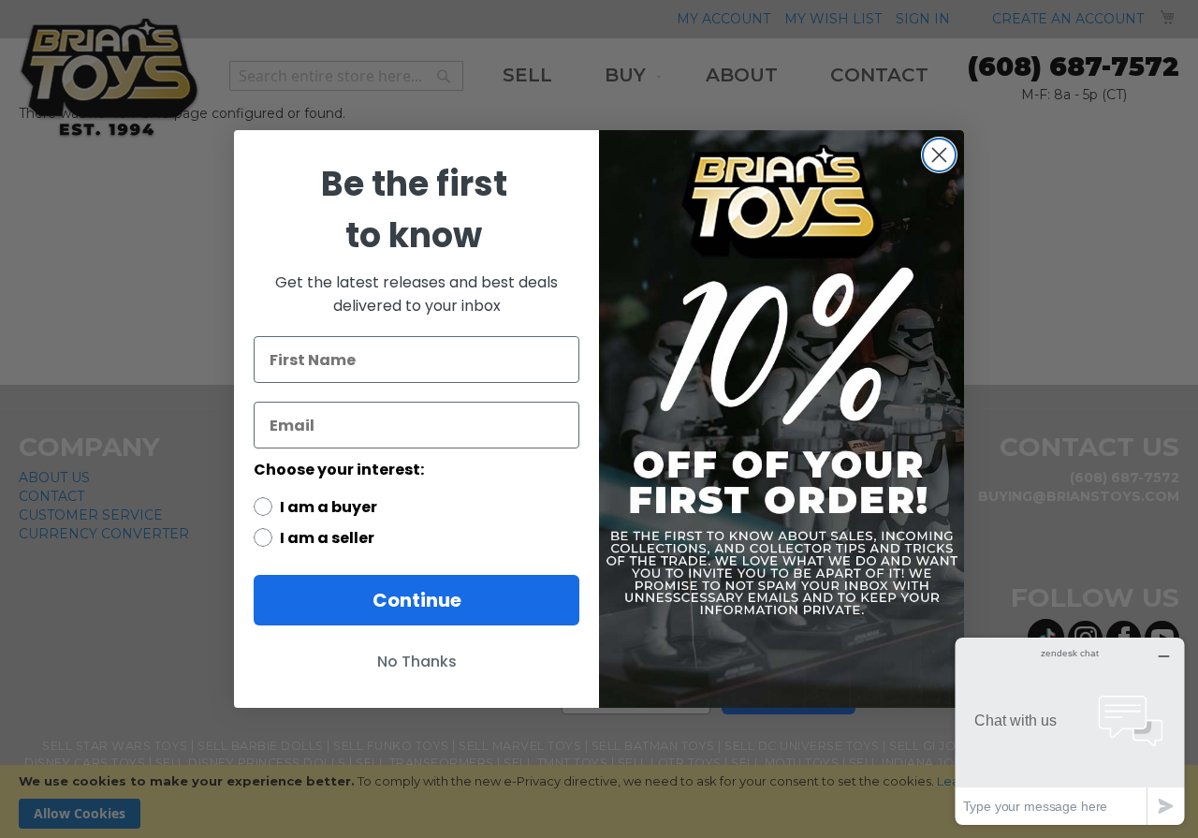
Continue (417, 600)
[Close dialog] (939, 155)
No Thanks (417, 661)
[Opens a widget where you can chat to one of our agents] (1069, 730)
